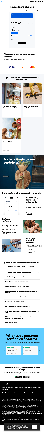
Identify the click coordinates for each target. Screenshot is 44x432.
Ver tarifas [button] (30, 213)
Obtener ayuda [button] (30, 252)
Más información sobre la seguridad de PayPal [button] (9, 233)
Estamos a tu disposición (11, 322)
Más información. (24, 16)
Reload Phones (6, 150)
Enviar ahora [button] (22, 42)
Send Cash (26, 114)
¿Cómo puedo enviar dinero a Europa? (14, 301)
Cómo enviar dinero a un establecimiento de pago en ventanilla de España (21, 291)
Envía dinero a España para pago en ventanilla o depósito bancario (19, 267)
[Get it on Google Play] (18, 377)
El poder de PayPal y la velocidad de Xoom (15, 277)
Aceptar (34, 425)
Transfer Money (6, 114)
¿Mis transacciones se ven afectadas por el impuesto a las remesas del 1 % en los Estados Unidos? (19, 317)
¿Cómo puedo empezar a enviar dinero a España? (17, 286)
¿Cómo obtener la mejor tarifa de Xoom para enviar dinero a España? (20, 311)
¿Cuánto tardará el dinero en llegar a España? (16, 281)
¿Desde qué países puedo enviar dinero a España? (17, 306)
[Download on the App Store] (26, 377)
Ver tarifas (30, 35)
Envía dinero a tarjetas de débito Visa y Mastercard (18, 272)
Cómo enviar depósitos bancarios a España (16, 297)
